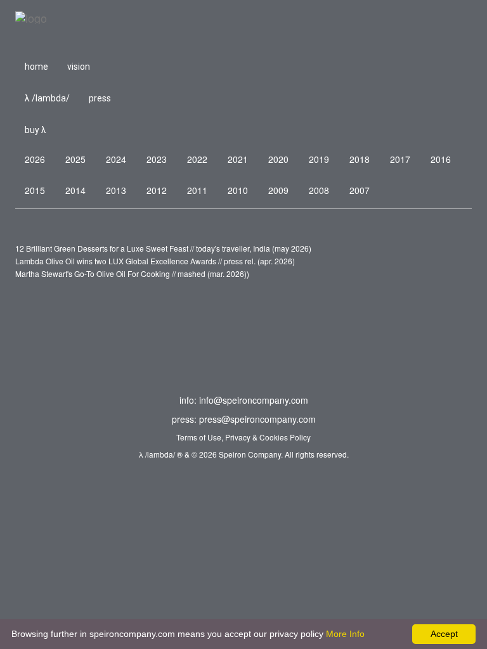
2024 (116, 159)
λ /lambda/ (47, 98)
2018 (359, 159)
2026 (35, 159)
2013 (116, 190)
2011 (197, 190)
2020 (278, 159)
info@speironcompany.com (253, 400)
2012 (156, 190)
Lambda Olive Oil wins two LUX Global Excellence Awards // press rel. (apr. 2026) (155, 260)
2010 (238, 190)
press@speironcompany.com (257, 419)
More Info (345, 634)
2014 (75, 190)
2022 (197, 159)
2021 (238, 159)
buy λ (35, 130)
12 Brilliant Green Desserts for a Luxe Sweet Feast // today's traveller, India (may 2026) (163, 248)
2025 (75, 159)
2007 (359, 190)
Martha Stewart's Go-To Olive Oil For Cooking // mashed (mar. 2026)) (132, 273)
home (36, 66)
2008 (319, 190)
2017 (400, 159)
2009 (278, 190)
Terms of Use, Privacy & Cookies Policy (243, 437)
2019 (319, 159)
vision (78, 66)
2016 (441, 159)
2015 (35, 190)
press (100, 98)
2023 (156, 159)
